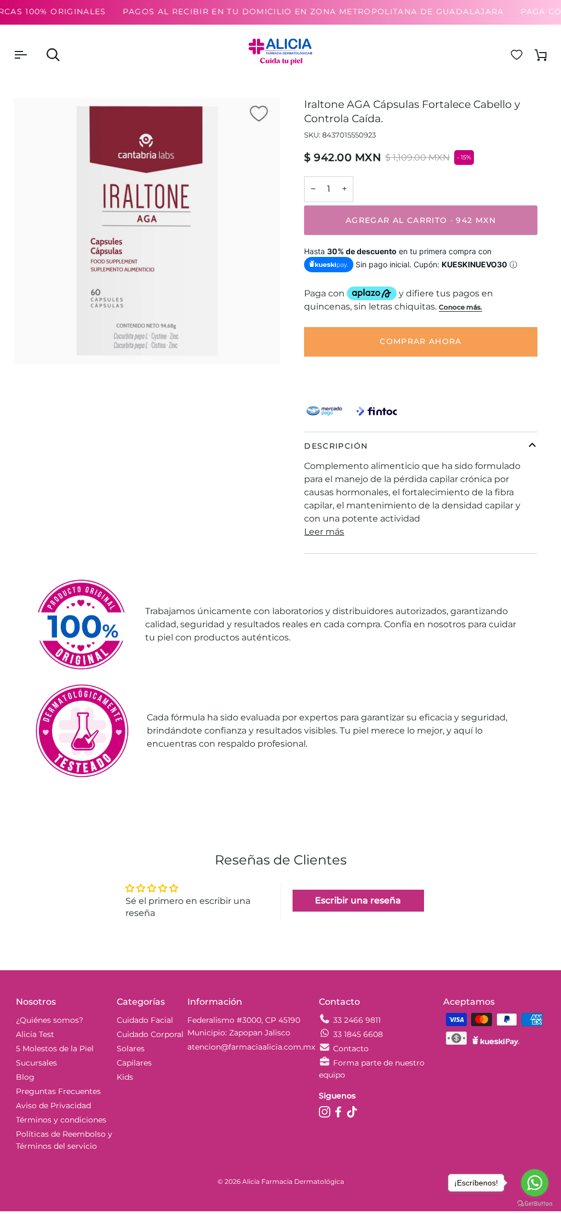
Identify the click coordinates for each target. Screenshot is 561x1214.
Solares (131, 1048)
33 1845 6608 (358, 1034)
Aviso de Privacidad (53, 1105)
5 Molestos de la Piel (55, 1048)
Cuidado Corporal (150, 1034)
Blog (25, 1077)
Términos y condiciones (61, 1120)
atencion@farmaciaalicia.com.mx (251, 1047)
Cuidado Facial (145, 1020)
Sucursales (36, 1063)
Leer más (324, 531)
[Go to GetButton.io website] (534, 1203)
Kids (125, 1077)
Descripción (336, 446)
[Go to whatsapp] (534, 1182)
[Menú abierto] (30, 55)
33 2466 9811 (357, 1020)
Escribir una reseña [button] (358, 900)
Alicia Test (35, 1034)
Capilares (134, 1063)
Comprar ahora (421, 341)
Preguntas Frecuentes (58, 1091)
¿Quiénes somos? (49, 1020)
